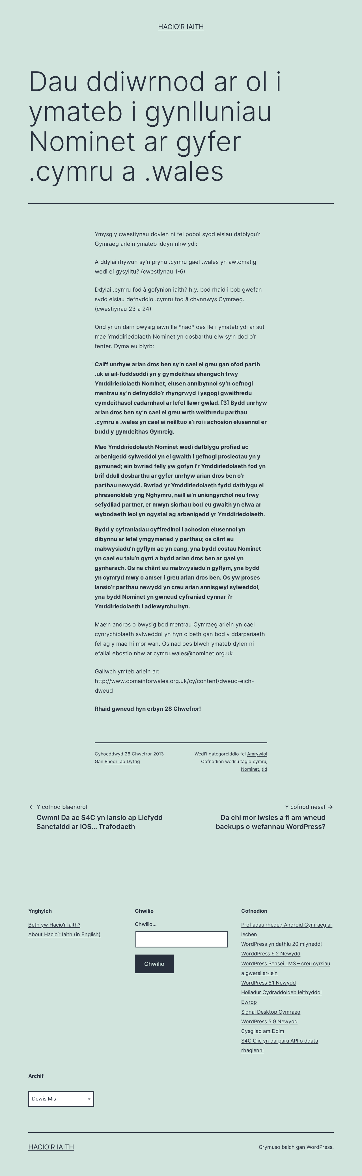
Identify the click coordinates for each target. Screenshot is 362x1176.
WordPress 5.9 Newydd (269, 1021)
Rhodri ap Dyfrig (122, 761)
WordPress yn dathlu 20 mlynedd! (281, 944)
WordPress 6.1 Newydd (268, 983)
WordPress (319, 1147)
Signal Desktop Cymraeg (270, 1012)
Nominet (250, 769)
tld (264, 769)
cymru (259, 761)
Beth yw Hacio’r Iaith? (54, 925)
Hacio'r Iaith (181, 27)
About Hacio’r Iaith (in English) (64, 934)
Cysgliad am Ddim (262, 1031)
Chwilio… (146, 924)
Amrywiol (257, 754)
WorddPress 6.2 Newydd (270, 954)
